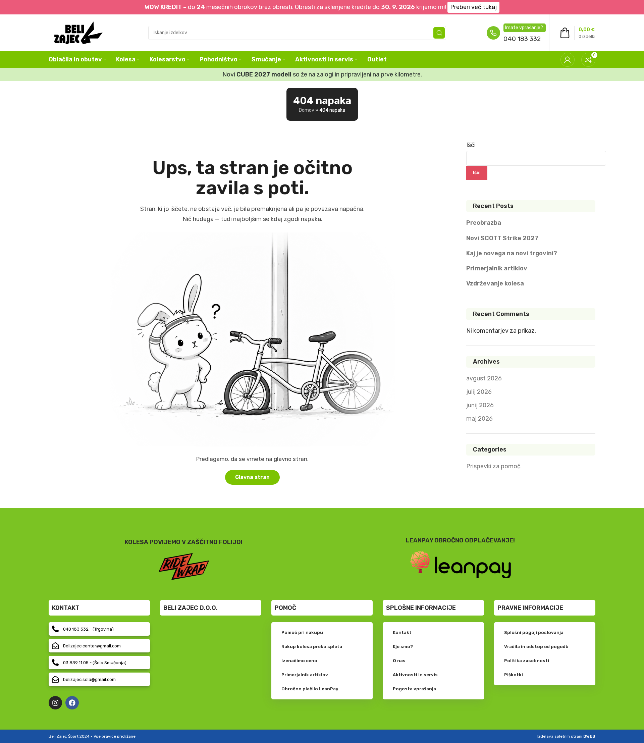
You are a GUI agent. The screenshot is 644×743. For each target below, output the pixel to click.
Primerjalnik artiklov (496, 268)
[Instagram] (55, 702)
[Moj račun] (567, 59)
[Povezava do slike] (460, 564)
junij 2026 (480, 405)
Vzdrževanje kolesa (495, 283)
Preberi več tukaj (473, 7)
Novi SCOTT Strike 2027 (502, 238)
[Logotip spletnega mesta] (78, 32)
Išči (471, 145)
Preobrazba (483, 222)
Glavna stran (252, 477)
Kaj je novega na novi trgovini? (511, 253)
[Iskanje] (439, 33)
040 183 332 (522, 39)
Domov (306, 110)
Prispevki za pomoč (493, 466)
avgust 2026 (484, 378)
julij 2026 (479, 391)
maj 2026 (479, 418)
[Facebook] (72, 702)
